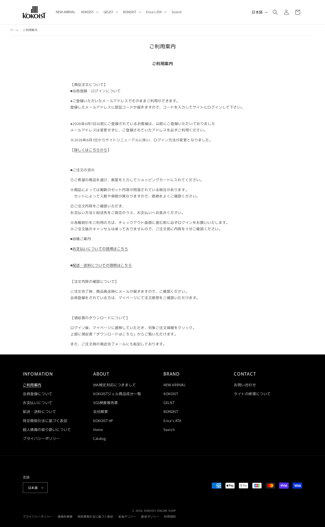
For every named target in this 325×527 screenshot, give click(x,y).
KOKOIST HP (103, 420)
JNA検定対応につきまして (114, 384)
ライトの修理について (252, 393)
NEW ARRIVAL (175, 384)
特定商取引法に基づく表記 (45, 420)
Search (169, 429)
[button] (89, 12)
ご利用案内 (32, 384)
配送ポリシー (150, 516)
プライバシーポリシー (41, 438)
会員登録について (38, 393)
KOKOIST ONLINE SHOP (160, 510)
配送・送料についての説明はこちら (102, 265)
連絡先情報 (65, 516)
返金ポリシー (127, 516)
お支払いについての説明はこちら (100, 248)
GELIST (169, 402)
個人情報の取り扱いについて (47, 429)
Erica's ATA (173, 420)
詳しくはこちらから (90, 149)
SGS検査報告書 (105, 402)
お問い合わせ (245, 384)
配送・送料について (39, 411)
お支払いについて (38, 402)
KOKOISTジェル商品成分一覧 (117, 393)
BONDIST (171, 411)
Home (98, 429)
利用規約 (170, 516)
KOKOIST (171, 393)
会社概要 (100, 411)
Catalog (99, 438)
